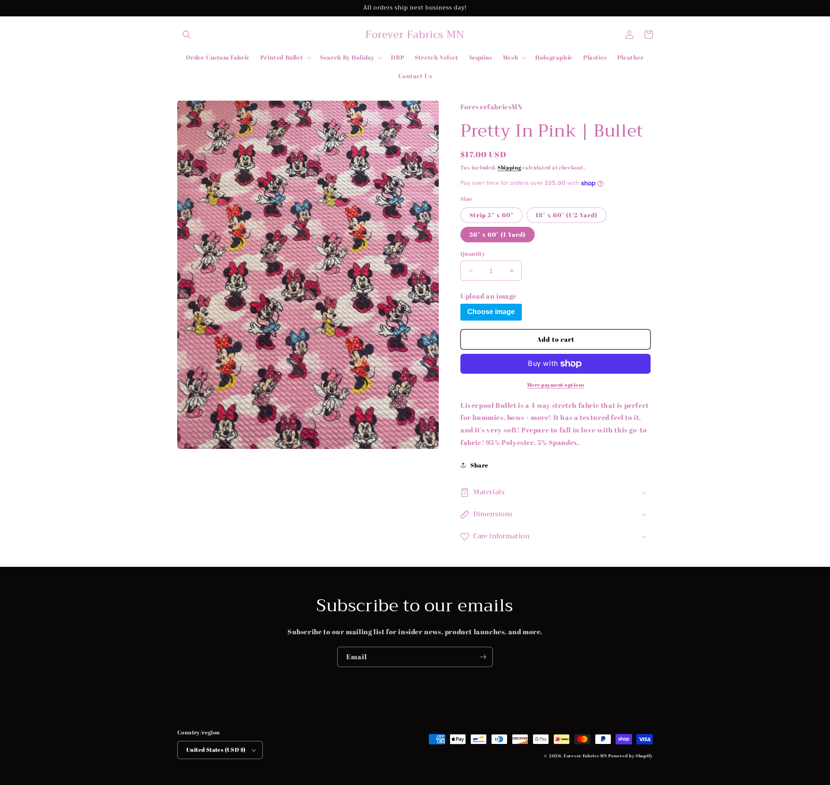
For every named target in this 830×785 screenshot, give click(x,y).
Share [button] (479, 465)
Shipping (509, 167)
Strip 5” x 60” (491, 215)
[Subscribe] (482, 657)
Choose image (491, 311)
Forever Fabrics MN (585, 756)
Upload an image (488, 296)
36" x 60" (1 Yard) (497, 234)
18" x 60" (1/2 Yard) (566, 215)
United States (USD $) (216, 749)
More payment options (555, 384)
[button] (186, 34)
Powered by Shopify (630, 756)
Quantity (472, 253)
